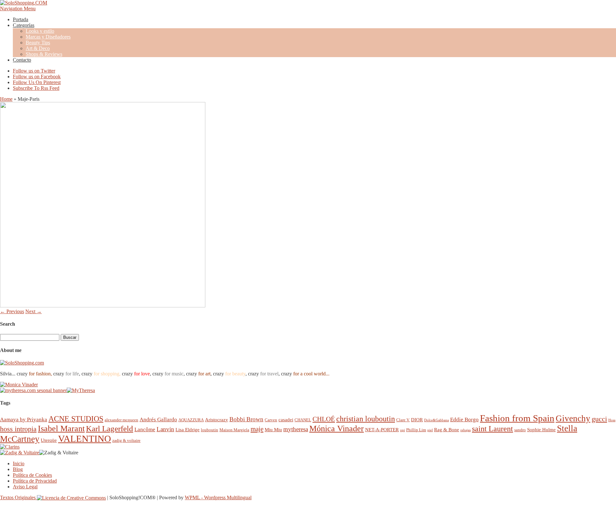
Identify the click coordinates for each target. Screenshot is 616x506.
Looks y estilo (40, 31)
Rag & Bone (446, 429)
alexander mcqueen (121, 419)
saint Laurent (492, 429)
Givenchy (573, 418)
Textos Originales (18, 497)
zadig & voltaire (126, 440)
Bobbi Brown (246, 419)
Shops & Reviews (44, 54)
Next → (33, 311)
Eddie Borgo (464, 419)
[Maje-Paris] (102, 305)
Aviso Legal (25, 486)
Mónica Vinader (336, 428)
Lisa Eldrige (187, 429)
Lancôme (144, 429)
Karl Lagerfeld (109, 428)
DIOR (417, 419)
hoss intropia (18, 429)
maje (257, 429)
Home (6, 99)
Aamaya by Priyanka (23, 419)
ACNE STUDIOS (75, 419)
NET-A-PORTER (382, 429)
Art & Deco (38, 48)
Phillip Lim (416, 429)
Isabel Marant (61, 428)
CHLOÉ (323, 419)
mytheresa (295, 429)
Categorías (23, 25)
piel (430, 430)
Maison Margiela (234, 429)
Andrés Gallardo (158, 419)
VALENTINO (84, 438)
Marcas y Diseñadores (48, 36)
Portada (20, 19)
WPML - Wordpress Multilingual (218, 497)
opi (402, 430)
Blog (18, 469)
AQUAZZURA (191, 419)
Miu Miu (273, 429)
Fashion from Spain (517, 418)
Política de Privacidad (35, 481)
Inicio (18, 463)
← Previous (12, 311)
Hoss (611, 420)
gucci (599, 419)
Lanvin (165, 429)
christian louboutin (365, 419)
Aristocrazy (216, 419)
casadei (285, 419)
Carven (271, 419)
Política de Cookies (32, 475)
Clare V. (403, 419)
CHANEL (303, 419)
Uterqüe (49, 440)
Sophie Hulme (541, 429)
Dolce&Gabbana (436, 420)
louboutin (209, 429)
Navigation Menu (18, 8)
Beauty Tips (38, 42)
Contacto (22, 60)
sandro (520, 429)
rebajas (465, 430)
